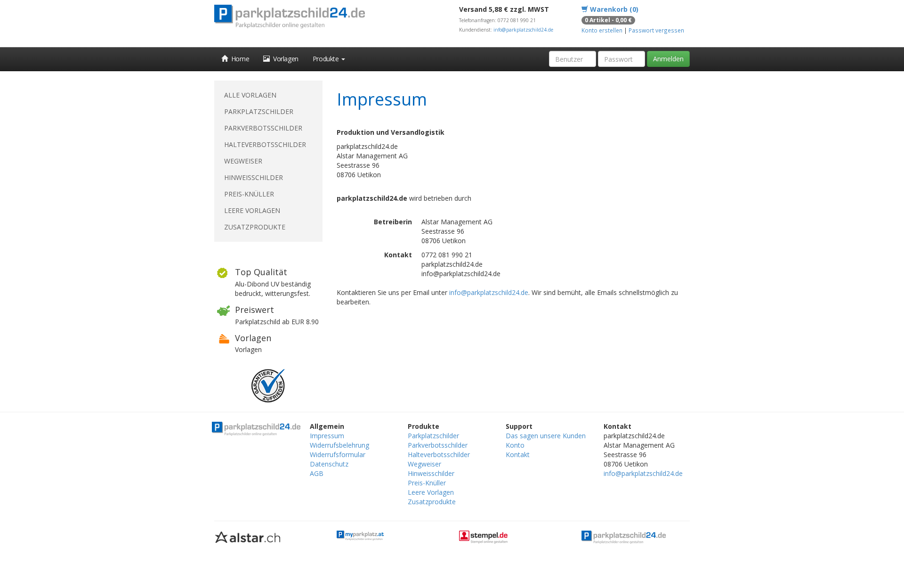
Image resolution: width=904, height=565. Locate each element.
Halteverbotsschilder (265, 144)
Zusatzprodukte (254, 226)
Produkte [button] (326, 58)
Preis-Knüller (249, 193)
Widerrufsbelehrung (339, 445)
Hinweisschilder (253, 177)
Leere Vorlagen (252, 210)
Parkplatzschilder (258, 111)
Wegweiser (243, 160)
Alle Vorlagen (250, 94)
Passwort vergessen (656, 30)
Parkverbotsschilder (263, 127)
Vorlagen (284, 58)
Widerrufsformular (337, 454)
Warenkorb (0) (613, 9)
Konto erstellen (601, 30)
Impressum (327, 435)
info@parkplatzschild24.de (523, 29)
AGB (316, 473)
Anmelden (668, 58)
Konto (515, 445)
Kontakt (518, 454)
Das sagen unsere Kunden (546, 435)
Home (239, 58)
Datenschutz (329, 463)
